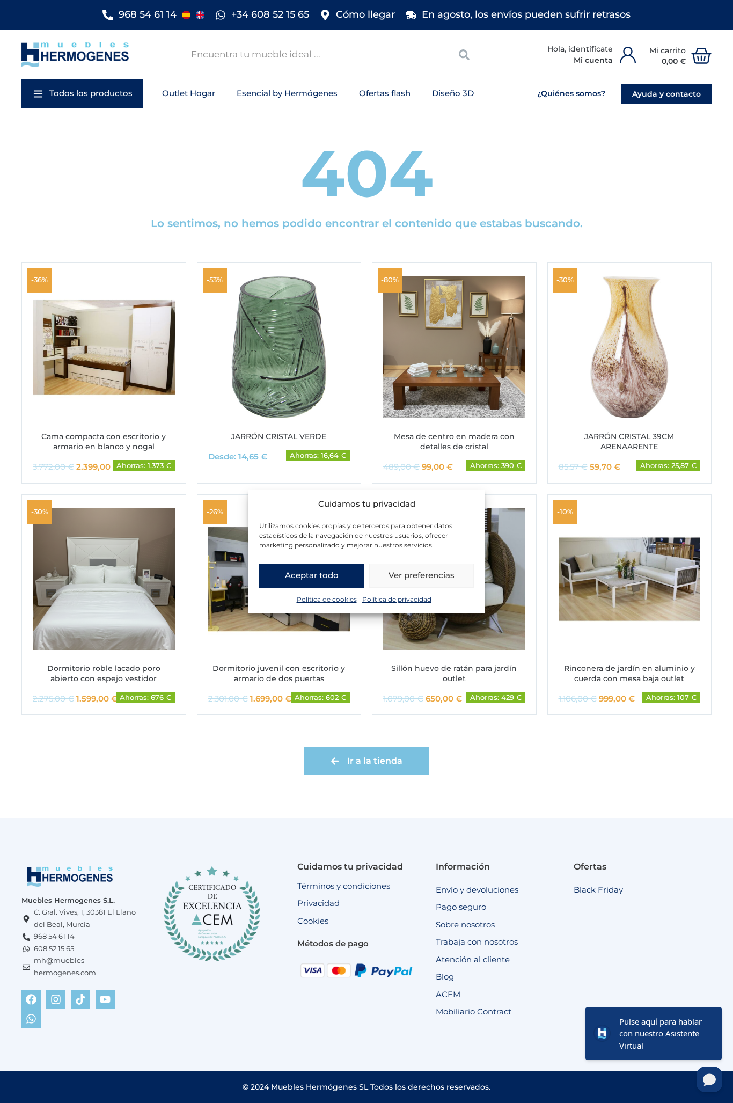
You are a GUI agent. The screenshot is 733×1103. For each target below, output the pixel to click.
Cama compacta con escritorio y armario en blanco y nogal (103, 441)
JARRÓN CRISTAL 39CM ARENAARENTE (629, 441)
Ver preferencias (422, 575)
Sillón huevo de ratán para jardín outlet (454, 673)
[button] (82, 93)
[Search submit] (464, 54)
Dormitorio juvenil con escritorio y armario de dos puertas (278, 673)
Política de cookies (327, 599)
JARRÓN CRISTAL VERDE (278, 436)
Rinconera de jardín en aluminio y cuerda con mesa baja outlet (629, 673)
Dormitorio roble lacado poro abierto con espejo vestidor (103, 673)
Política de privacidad (396, 599)
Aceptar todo (312, 575)
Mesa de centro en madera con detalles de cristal (454, 441)
